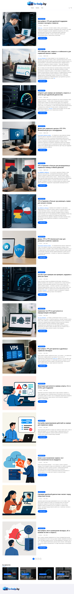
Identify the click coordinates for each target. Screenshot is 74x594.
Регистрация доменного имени (44, 135)
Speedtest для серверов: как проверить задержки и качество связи (45, 578)
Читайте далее (42, 38)
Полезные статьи (41, 49)
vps (54, 78)
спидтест (51, 108)
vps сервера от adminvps (43, 172)
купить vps (55, 358)
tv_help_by (40, 25)
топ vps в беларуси (42, 58)
